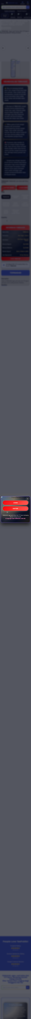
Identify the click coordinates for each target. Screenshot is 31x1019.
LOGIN (15, 503)
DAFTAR (15, 508)
